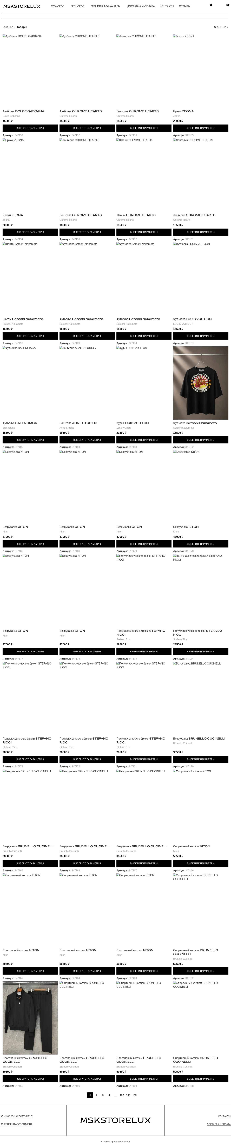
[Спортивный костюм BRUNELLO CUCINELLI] (200, 910)
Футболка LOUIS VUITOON (192, 319)
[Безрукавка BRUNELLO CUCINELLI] (200, 698)
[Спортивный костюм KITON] (200, 806)
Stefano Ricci (123, 639)
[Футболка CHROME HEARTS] (87, 71)
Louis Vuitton (123, 427)
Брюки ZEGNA (183, 111)
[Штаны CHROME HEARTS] (144, 175)
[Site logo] (22, 6)
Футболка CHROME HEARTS (81, 111)
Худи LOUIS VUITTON (132, 423)
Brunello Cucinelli (182, 743)
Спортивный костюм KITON (191, 846)
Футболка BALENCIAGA (20, 423)
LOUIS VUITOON (183, 323)
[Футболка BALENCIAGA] (30, 383)
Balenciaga (9, 427)
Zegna (176, 115)
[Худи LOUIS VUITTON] (144, 383)
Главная (8, 27)
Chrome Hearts (68, 115)
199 (135, 1095)
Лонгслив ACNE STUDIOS (78, 423)
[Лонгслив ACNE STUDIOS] (87, 383)
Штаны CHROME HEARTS (136, 215)
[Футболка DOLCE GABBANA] (30, 71)
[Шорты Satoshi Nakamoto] (30, 279)
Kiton (5, 531)
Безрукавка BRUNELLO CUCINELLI (199, 738)
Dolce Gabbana (11, 115)
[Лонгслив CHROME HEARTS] (144, 71)
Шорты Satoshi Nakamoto (23, 319)
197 (122, 1095)
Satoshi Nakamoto (13, 323)
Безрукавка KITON (15, 527)
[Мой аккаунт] (218, 6)
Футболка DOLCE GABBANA (23, 111)
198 (128, 1095)
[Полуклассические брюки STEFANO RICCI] (144, 590)
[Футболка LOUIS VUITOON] (200, 279)
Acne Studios (67, 427)
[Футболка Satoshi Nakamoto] (87, 279)
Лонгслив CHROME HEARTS (137, 111)
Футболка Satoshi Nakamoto (81, 319)
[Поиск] (201, 6)
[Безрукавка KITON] (30, 486)
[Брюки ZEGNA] (200, 71)
